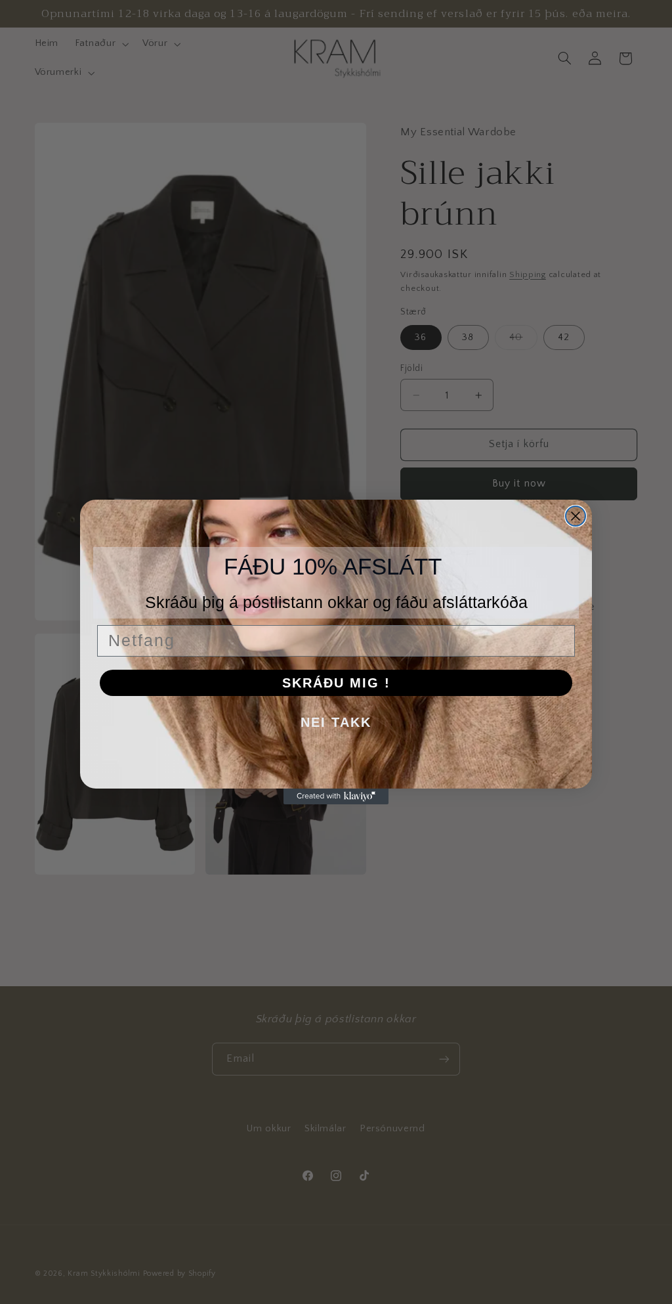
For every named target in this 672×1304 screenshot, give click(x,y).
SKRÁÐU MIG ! (336, 683)
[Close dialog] (575, 516)
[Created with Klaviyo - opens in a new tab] (336, 796)
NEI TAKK (336, 722)
